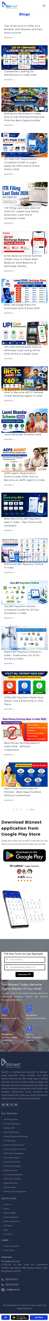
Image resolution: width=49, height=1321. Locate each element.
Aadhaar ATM (9, 1128)
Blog (5, 1230)
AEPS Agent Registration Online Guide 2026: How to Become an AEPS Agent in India (24, 476)
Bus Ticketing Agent (12, 1158)
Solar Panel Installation (12, 1166)
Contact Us (8, 1234)
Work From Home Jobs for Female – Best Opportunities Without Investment (22, 792)
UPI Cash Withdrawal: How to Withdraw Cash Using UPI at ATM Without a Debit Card (22, 350)
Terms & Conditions (11, 1246)
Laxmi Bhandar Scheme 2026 (22, 434)
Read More (8, 38)
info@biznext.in (13, 1289)
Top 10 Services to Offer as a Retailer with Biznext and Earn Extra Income (23, 29)
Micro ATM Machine (11, 1132)
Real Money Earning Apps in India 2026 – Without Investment (22, 746)
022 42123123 (11, 1284)
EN (5, 1317)
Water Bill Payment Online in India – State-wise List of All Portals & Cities (22, 655)
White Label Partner (11, 1221)
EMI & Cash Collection (12, 1179)
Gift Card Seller (10, 1187)
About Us (7, 1204)
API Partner (8, 1226)
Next (32, 809)
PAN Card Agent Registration (15, 1191)
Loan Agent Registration (13, 1174)
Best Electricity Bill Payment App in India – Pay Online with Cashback (23, 522)
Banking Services (10, 1170)
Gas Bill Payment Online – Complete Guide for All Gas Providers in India (21, 610)
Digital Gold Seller (11, 1183)
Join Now (39, 1317)
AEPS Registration (11, 1119)
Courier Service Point (12, 1162)
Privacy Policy (9, 1250)
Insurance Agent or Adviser (14, 1149)
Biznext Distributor (11, 1217)
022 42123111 (11, 1279)
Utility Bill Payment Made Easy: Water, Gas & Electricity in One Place (24, 701)
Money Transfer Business (14, 1145)
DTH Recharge (9, 1141)
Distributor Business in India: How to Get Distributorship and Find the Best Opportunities (24, 117)
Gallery (6, 1209)
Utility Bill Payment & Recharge (16, 1136)
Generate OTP (24, 974)
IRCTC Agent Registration (14, 1153)
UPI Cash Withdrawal (12, 1124)
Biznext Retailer (10, 1213)
